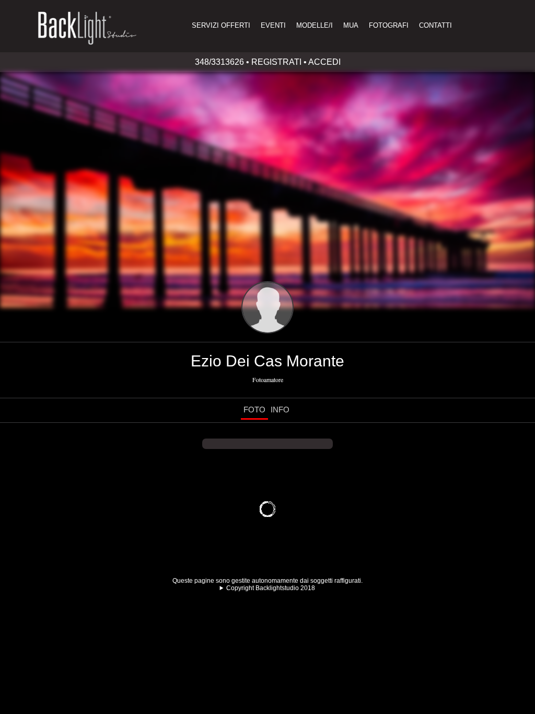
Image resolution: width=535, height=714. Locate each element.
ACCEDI (324, 61)
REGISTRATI (276, 61)
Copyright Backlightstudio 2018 (270, 588)
